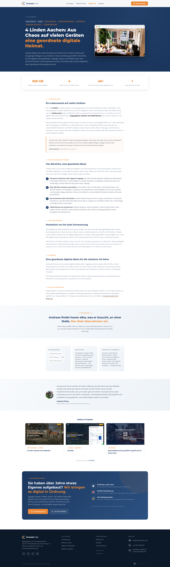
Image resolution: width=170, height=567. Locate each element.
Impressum (99, 553)
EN (139, 564)
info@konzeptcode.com (140, 540)
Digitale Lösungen (67, 549)
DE (135, 564)
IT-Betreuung (65, 539)
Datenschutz (99, 550)
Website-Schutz (81, 3)
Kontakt (101, 3)
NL (143, 564)
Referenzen (92, 3)
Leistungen (70, 3)
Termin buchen (140, 3)
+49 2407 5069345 (60, 511)
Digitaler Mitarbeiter (68, 546)
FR (146, 564)
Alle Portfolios (31, 17)
